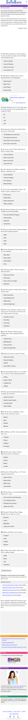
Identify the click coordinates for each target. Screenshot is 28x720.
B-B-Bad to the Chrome (9, 503)
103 (4, 123)
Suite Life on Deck (8, 67)
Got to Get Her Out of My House (12, 497)
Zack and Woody (8, 154)
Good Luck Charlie (8, 275)
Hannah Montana (8, 64)
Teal (4, 561)
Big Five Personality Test (18, 686)
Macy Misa (6, 255)
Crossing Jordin (7, 403)
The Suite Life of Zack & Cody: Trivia (11, 585)
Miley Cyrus (6, 84)
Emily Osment (7, 81)
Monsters (6, 517)
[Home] (14, 2)
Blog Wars (6, 284)
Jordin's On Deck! (8, 397)
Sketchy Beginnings (9, 304)
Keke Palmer (7, 87)
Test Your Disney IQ (7, 595)
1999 (4, 235)
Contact (23, 711)
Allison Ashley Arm (8, 200)
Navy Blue (6, 564)
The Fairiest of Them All (10, 137)
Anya (4, 264)
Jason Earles (7, 486)
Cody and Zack (7, 163)
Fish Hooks (6, 278)
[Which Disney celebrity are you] (4, 99)
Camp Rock (6, 223)
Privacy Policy (16, 711)
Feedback (25, 7)
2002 (4, 240)
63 (4, 114)
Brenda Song (7, 90)
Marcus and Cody (8, 157)
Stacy (5, 538)
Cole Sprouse (7, 180)
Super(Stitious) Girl (8, 298)
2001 (4, 237)
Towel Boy (6, 320)
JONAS (5, 363)
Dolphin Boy (6, 301)
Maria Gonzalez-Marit (9, 348)
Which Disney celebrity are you (17, 98)
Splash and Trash (8, 506)
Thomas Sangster (8, 177)
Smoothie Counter (8, 317)
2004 (4, 244)
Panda (5, 440)
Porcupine (6, 446)
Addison (5, 457)
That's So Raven (8, 61)
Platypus (5, 443)
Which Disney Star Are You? (9, 590)
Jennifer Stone (7, 338)
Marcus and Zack (8, 160)
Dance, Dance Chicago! (10, 281)
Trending (17, 717)
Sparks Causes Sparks (9, 400)
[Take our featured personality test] (14, 677)
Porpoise (6, 437)
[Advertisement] (14, 40)
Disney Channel (6, 7)
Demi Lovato (7, 194)
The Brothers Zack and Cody (11, 134)
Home (10, 717)
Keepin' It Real (7, 380)
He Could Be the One (9, 500)
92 (4, 117)
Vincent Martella (8, 174)
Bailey (5, 463)
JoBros (5, 377)
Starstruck (6, 220)
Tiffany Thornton (8, 203)
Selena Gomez (7, 345)
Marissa (5, 426)
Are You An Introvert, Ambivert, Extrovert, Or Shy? (14, 647)
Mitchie (5, 417)
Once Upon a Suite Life (9, 143)
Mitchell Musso (7, 183)
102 (4, 120)
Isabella (5, 541)
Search (14, 717)
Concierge (6, 323)
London (5, 466)
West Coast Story (8, 295)
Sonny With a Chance (9, 366)
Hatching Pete (7, 217)
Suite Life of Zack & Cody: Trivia (10, 587)
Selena (5, 460)
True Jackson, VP (8, 70)
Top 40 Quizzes (20, 102)
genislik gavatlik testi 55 (8, 642)
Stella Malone (7, 261)
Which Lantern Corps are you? (9, 644)
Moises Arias (7, 480)
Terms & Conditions (7, 711)
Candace (6, 535)
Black (5, 558)
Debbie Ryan (7, 197)
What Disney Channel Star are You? (11, 592)
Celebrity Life (7, 383)
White (5, 555)
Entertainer (6, 326)
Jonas (5, 520)
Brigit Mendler (7, 342)
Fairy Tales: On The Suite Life (11, 140)
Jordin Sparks (7, 406)
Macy (5, 420)
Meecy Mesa (7, 258)
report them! (15, 700)
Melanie (5, 423)
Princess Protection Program (11, 214)
